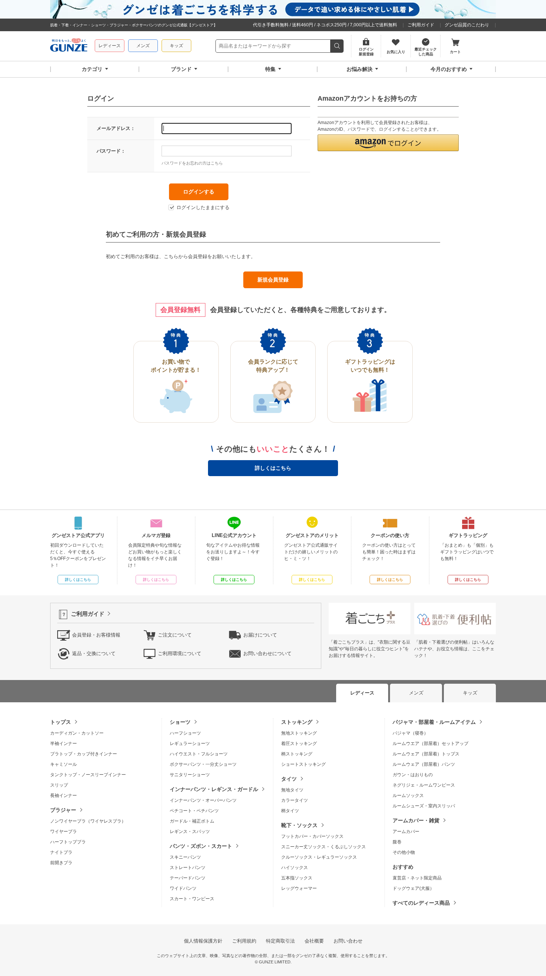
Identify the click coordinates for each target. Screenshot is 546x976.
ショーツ (180, 722)
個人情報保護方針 (203, 941)
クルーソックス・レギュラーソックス (319, 857)
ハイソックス (294, 867)
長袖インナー (63, 795)
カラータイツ (294, 800)
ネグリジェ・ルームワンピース (424, 785)
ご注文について (175, 635)
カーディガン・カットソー (77, 733)
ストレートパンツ (187, 867)
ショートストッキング (303, 764)
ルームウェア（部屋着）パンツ (424, 764)
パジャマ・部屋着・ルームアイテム (434, 722)
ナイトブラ (61, 852)
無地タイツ (292, 790)
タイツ (289, 779)
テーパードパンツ (187, 878)
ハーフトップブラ (68, 842)
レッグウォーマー (299, 888)
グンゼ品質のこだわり (467, 24)
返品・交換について (94, 653)
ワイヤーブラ (63, 831)
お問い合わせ (348, 941)
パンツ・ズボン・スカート (201, 846)
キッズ (176, 45)
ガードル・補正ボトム (192, 821)
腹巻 (397, 842)
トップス (60, 722)
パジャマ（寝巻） (410, 733)
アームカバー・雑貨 (416, 820)
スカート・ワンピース (192, 898)
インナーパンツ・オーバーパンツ (203, 800)
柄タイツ (290, 810)
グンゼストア (68, 46)
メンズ (143, 45)
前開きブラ (61, 862)
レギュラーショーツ (190, 743)
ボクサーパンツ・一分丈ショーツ (203, 764)
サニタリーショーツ (190, 774)
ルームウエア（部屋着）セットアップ (430, 743)
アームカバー (406, 831)
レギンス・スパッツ (190, 831)
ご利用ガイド (420, 24)
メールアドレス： (116, 128)
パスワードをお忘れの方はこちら (192, 163)
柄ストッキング (296, 754)
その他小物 (404, 852)
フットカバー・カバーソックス (312, 836)
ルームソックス (408, 795)
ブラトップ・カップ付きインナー (83, 754)
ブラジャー (63, 810)
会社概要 (314, 941)
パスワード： (111, 151)
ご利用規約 (244, 941)
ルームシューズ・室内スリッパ (424, 806)
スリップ (59, 785)
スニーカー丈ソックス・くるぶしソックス (323, 846)
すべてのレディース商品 (421, 903)
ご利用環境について (179, 653)
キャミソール (63, 764)
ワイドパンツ (183, 888)
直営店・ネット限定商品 (417, 878)
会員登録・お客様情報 (96, 635)
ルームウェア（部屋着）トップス (426, 754)
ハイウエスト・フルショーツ (199, 754)
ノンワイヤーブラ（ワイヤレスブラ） (88, 821)
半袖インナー (63, 743)
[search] (337, 46)
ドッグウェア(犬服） (413, 888)
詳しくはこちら (273, 468)
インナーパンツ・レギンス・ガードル (214, 789)
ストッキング (296, 722)
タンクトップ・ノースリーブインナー (88, 774)
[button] (388, 142)
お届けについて (260, 635)
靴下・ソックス (299, 825)
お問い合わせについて (267, 653)
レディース (109, 45)
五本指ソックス (296, 878)
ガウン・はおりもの (413, 774)
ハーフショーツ (185, 733)
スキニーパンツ (185, 857)
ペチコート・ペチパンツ (194, 810)
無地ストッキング (299, 733)
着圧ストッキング (299, 743)
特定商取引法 (280, 941)
